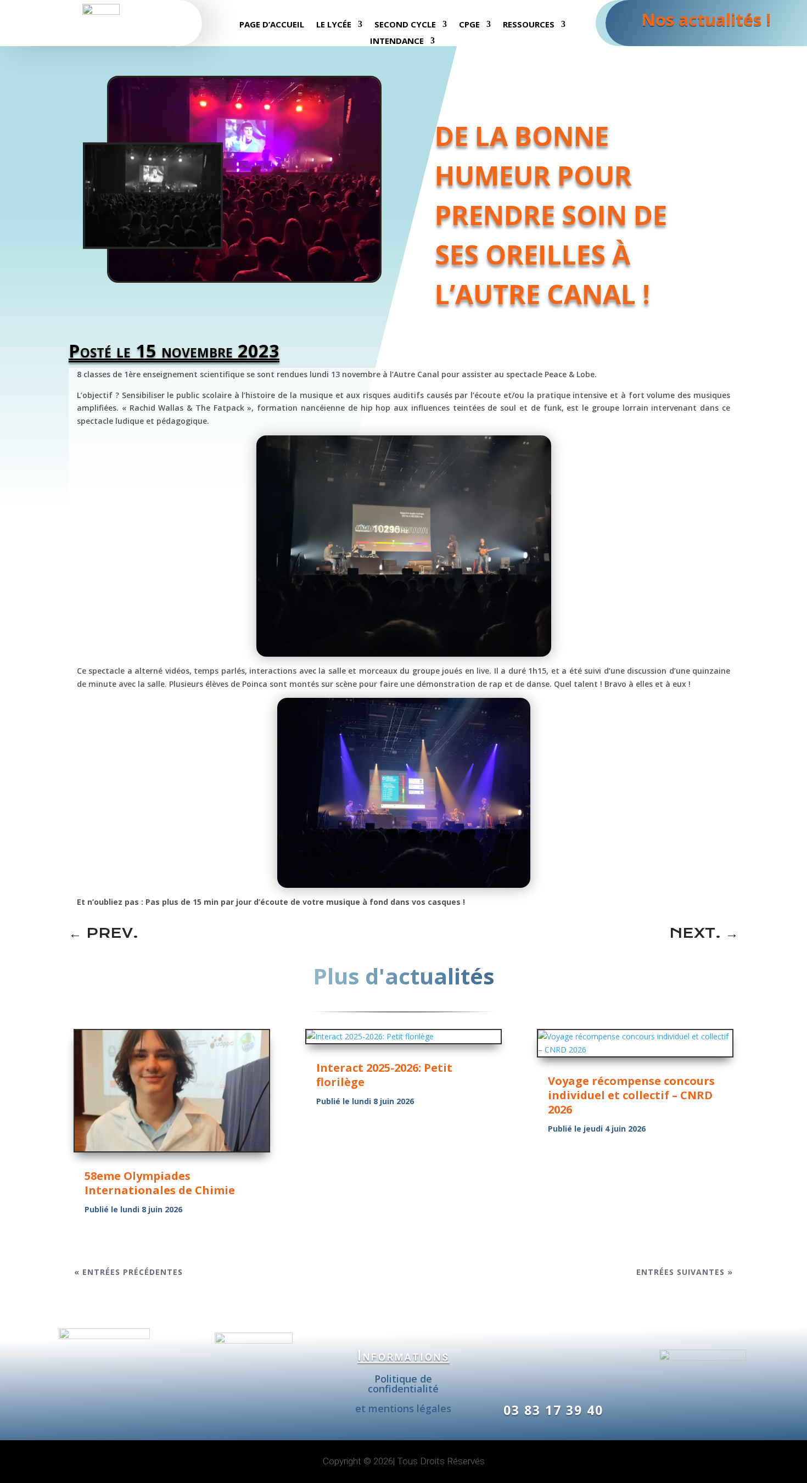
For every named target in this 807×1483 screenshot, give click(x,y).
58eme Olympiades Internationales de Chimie (160, 1182)
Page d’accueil (271, 25)
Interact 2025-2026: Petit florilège (384, 1074)
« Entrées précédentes (128, 1272)
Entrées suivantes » (684, 1272)
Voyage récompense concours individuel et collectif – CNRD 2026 (631, 1095)
